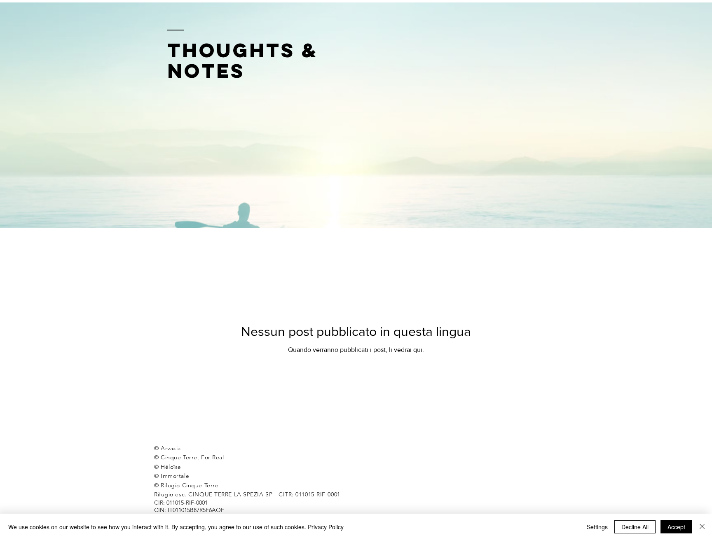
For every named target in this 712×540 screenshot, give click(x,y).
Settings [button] (597, 527)
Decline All (635, 527)
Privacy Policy (326, 527)
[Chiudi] (702, 526)
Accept (676, 527)
